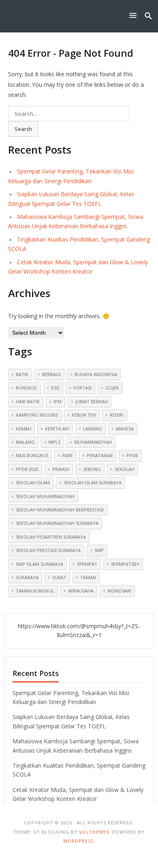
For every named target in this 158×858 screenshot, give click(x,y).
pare (67, 455)
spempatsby (125, 564)
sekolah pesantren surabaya (51, 537)
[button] (134, 15)
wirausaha (81, 591)
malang (25, 442)
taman (88, 577)
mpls (54, 442)
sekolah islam (33, 482)
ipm (57, 401)
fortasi (82, 388)
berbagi (51, 374)
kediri (117, 415)
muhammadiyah (93, 442)
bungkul (26, 388)
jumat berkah (91, 401)
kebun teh (84, 415)
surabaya (27, 577)
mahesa (125, 429)
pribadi (60, 469)
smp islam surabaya (39, 564)
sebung (92, 469)
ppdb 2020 (27, 469)
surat (59, 577)
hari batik (28, 401)
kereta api (57, 429)
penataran (100, 455)
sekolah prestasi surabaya (48, 550)
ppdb (132, 455)
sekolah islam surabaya (93, 482)
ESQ (55, 388)
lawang (92, 429)
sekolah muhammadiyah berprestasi (60, 510)
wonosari (119, 591)
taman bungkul (35, 591)
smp (99, 550)
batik (22, 374)
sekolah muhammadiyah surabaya (57, 523)
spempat (87, 564)
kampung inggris (37, 415)
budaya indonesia (96, 374)
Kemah (23, 429)
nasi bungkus (32, 455)
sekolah (125, 469)
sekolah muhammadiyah (45, 496)
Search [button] (23, 129)
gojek (112, 388)
